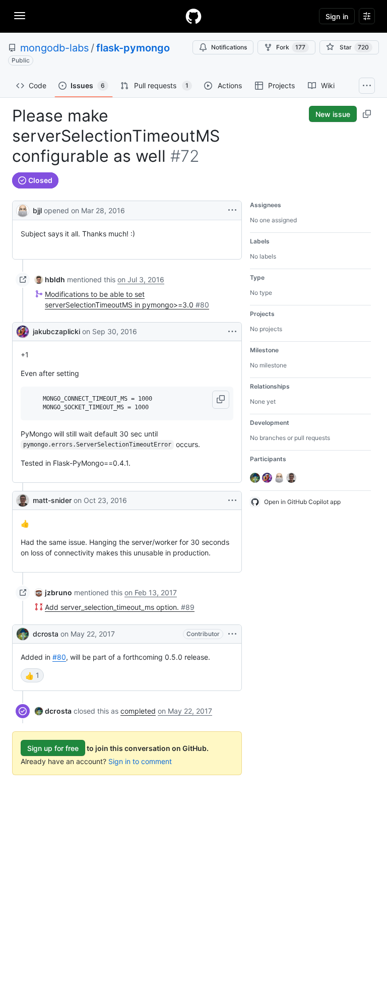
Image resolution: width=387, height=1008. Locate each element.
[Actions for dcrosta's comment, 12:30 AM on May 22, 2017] (232, 634)
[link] (50, 279)
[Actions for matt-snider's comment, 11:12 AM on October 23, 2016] (232, 500)
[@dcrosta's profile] (23, 634)
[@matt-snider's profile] (23, 500)
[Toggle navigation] (19, 15)
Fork (290, 47)
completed (138, 711)
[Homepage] (193, 16)
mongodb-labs (54, 48)
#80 (59, 657)
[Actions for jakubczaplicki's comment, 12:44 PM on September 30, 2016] (232, 332)
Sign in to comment (140, 761)
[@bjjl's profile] (23, 209)
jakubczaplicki (56, 331)
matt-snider (52, 500)
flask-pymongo (133, 48)
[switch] (32, 675)
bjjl (37, 210)
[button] (220, 400)
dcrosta (45, 633)
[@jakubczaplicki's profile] (23, 332)
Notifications (229, 47)
